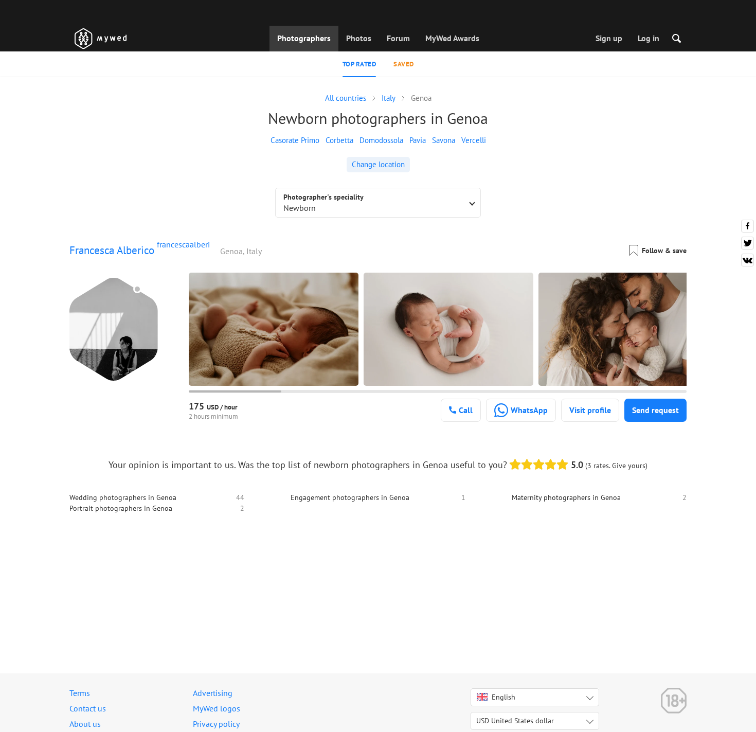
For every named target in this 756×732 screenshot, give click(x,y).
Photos (358, 38)
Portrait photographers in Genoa (120, 508)
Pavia (417, 140)
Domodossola (381, 140)
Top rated (359, 64)
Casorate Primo (295, 140)
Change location (378, 164)
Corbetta (339, 140)
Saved (403, 64)
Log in (648, 38)
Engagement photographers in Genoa (350, 497)
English (503, 697)
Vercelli (473, 140)
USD (515, 720)
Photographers (304, 38)
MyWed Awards (452, 38)
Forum (398, 38)
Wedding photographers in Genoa (122, 497)
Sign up (609, 38)
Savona (443, 140)
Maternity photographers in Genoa (566, 497)
